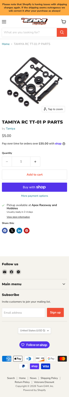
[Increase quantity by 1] (35, 161)
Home (6, 44)
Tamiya (10, 128)
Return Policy (22, 382)
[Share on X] (12, 230)
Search (11, 378)
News (33, 378)
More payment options (34, 195)
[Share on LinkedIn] (19, 230)
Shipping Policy (49, 378)
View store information (18, 217)
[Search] (62, 32)
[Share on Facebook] (5, 230)
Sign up (55, 312)
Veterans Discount (44, 382)
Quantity (7, 153)
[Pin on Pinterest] (27, 230)
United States (32, 330)
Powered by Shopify (34, 390)
